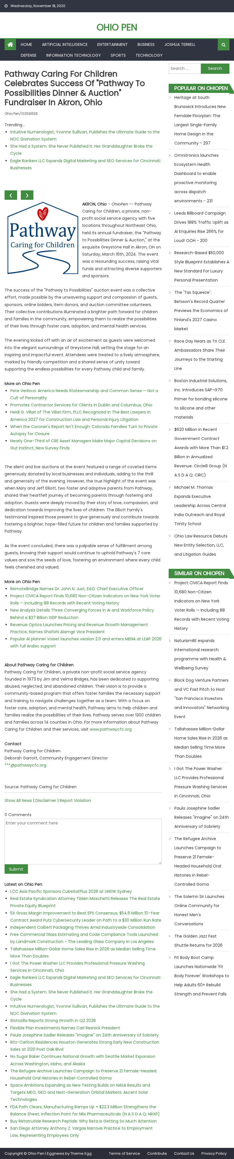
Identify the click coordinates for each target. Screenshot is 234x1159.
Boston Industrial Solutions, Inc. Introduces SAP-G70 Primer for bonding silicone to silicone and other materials (200, 399)
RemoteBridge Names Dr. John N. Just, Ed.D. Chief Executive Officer (77, 589)
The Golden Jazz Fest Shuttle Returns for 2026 (198, 940)
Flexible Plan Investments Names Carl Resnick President (65, 1028)
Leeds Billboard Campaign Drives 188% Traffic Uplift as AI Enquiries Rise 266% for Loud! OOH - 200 (201, 226)
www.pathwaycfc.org (111, 729)
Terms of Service (124, 1153)
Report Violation (75, 800)
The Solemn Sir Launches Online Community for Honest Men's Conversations (199, 910)
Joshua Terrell (179, 44)
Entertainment (112, 44)
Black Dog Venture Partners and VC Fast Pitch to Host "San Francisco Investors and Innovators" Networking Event (201, 698)
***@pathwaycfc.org (25, 765)
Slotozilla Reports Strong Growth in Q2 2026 (53, 1020)
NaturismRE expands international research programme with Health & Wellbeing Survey (200, 654)
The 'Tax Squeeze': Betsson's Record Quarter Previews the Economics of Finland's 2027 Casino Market (201, 311)
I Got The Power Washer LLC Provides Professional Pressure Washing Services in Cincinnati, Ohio (200, 782)
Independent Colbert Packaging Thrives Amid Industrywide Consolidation (82, 927)
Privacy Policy (214, 1153)
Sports (118, 55)
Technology (149, 55)
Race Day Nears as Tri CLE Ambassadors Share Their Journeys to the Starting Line (199, 354)
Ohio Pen (117, 27)
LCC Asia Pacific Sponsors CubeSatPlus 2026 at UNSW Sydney (71, 891)
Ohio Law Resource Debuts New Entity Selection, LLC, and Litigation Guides (200, 545)
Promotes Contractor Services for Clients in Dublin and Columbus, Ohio (81, 405)
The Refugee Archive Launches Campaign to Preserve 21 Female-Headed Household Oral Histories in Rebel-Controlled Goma (197, 861)
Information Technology (73, 55)
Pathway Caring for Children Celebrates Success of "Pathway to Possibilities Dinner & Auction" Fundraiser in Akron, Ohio (75, 88)
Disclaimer (45, 800)
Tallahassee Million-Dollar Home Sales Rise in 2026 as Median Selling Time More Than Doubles (201, 742)
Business (146, 44)
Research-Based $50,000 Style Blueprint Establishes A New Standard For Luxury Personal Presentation (201, 266)
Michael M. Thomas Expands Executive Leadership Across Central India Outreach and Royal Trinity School (200, 505)
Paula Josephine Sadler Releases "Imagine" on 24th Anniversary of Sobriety (84, 1035)
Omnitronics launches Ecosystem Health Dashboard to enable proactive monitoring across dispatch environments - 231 (196, 178)
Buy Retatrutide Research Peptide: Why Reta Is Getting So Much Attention (83, 1121)
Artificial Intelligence (65, 44)
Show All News (18, 800)
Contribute (157, 1153)
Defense (29, 55)
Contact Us (184, 1153)
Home (26, 44)
